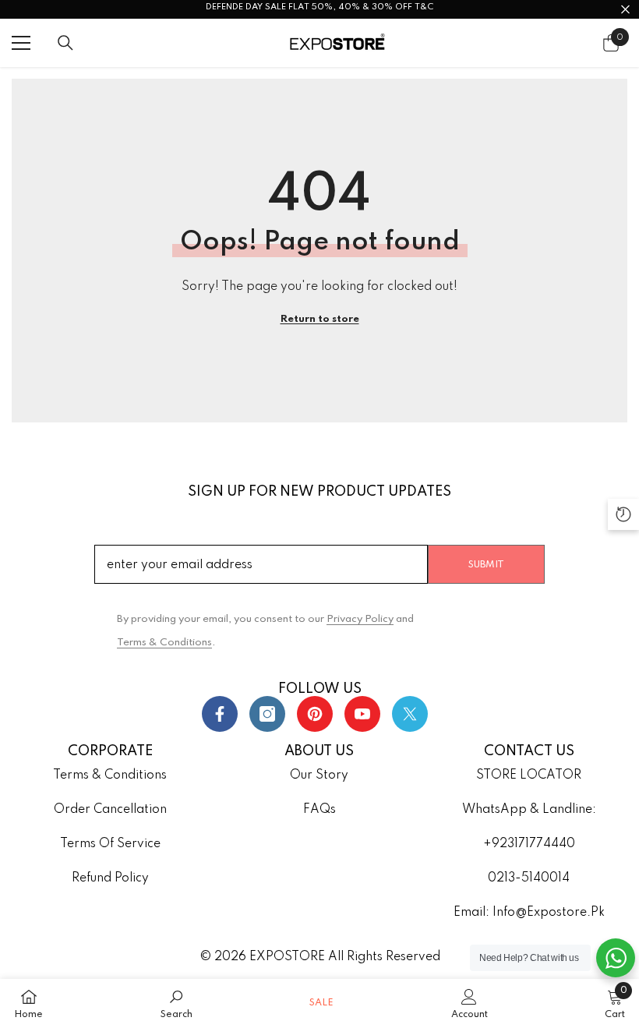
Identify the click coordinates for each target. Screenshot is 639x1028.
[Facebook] (220, 714)
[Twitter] (410, 714)
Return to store (320, 319)
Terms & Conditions (164, 643)
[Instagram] (267, 714)
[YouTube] (362, 714)
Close (625, 10)
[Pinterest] (315, 714)
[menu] (21, 43)
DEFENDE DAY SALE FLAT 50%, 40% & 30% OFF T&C (319, 7)
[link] (176, 1003)
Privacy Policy (360, 619)
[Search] (65, 43)
